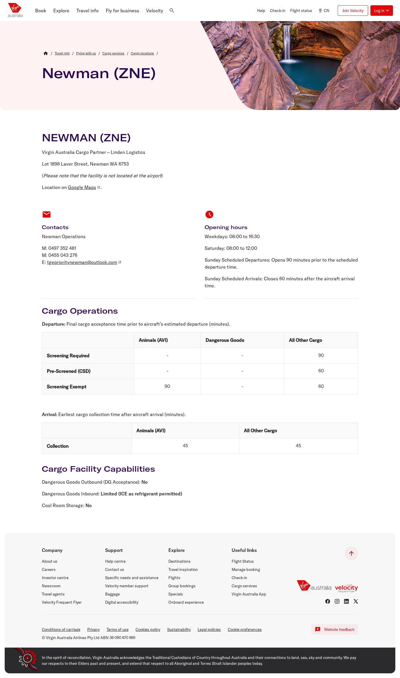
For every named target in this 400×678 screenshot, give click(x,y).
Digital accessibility (121, 602)
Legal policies (209, 629)
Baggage (112, 594)
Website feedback (339, 629)
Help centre (115, 561)
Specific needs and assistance (131, 577)
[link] (62, 53)
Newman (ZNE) (99, 73)
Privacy (93, 629)
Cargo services (244, 585)
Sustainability (179, 629)
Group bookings (182, 585)
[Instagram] (337, 601)
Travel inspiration (183, 569)
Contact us (114, 569)
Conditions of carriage (61, 629)
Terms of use (118, 629)
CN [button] (326, 10)
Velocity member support (126, 585)
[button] (41, 10)
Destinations (179, 561)
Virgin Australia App (249, 594)
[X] (355, 601)
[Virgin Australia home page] (15, 10)
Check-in (239, 577)
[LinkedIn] (346, 601)
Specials (175, 594)
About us (49, 561)
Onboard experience (186, 602)
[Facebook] (327, 601)
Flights (174, 577)
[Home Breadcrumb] (45, 53)
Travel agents (53, 594)
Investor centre (55, 577)
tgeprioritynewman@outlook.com (82, 262)
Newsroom (51, 585)
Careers (49, 569)
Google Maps (82, 187)
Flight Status (243, 561)
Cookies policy (148, 629)
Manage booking (246, 569)
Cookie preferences (245, 629)
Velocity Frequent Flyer (62, 602)
